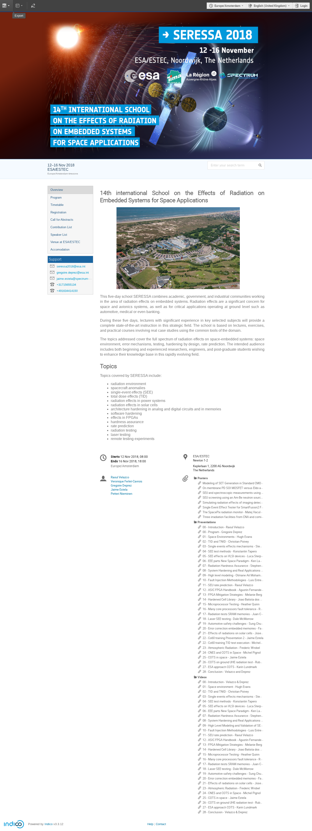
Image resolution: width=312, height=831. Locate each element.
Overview (56, 190)
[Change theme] (19, 5)
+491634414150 (67, 291)
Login (303, 6)
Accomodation (59, 249)
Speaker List (58, 234)
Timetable (56, 205)
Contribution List (61, 227)
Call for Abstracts (61, 219)
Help (150, 824)
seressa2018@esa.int (71, 266)
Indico (49, 824)
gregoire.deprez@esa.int (73, 272)
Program (56, 197)
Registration (58, 212)
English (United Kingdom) (270, 6)
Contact (161, 824)
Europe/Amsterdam (227, 6)
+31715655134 (66, 285)
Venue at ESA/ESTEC (65, 242)
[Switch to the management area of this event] (32, 5)
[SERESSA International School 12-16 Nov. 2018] (156, 21)
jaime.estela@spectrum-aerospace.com (83, 279)
